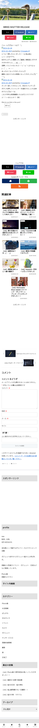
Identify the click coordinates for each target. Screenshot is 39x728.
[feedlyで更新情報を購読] (28, 181)
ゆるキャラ (6, 618)
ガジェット (6, 633)
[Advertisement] (19, 139)
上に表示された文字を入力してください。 (17, 436)
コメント (6, 388)
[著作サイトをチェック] (10, 181)
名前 (4, 411)
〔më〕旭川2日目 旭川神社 (12, 685)
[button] (35, 452)
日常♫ (4, 657)
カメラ (5, 114)
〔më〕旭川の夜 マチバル (12, 694)
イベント (5, 623)
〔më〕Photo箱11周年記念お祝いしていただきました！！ (19, 673)
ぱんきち (5, 613)
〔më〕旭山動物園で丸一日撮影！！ (15, 690)
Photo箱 (5, 603)
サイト (4, 426)
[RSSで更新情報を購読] (19, 186)
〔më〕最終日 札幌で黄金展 (12, 680)
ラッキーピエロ (7, 638)
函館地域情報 (7, 642)
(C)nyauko (24, 51)
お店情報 (5, 608)
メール (5, 418)
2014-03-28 (6, 51)
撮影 (3, 647)
